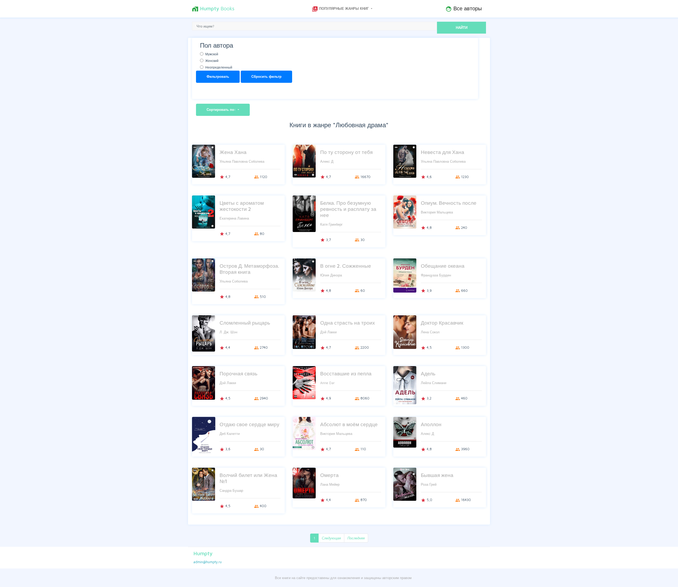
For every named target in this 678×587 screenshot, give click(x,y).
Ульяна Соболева (234, 281)
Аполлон (431, 424)
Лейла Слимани (433, 383)
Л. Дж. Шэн (228, 332)
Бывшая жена (437, 475)
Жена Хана (233, 152)
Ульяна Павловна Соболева (242, 161)
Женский (211, 61)
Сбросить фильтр (266, 76)
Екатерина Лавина (234, 218)
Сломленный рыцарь (245, 323)
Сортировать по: (222, 109)
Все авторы (463, 8)
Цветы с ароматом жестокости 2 (242, 206)
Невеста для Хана (442, 152)
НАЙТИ (461, 27)
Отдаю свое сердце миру (249, 424)
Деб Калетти (230, 433)
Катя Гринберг (331, 224)
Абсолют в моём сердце (349, 424)
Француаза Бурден (436, 275)
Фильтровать (218, 76)
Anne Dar (327, 383)
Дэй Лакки (328, 332)
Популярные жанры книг (341, 9)
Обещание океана (443, 266)
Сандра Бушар (231, 490)
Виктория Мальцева (437, 212)
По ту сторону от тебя (346, 152)
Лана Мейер (330, 484)
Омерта (329, 475)
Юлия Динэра (331, 275)
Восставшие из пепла (346, 373)
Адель (428, 373)
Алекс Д (326, 161)
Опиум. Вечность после (448, 203)
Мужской (211, 54)
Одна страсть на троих (347, 323)
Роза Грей (428, 484)
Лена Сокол (430, 332)
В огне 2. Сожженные (345, 266)
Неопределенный (218, 67)
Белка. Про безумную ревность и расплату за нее (348, 209)
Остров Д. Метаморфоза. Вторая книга (249, 269)
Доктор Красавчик (442, 323)
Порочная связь (238, 373)
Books (213, 8)
